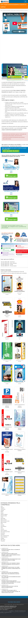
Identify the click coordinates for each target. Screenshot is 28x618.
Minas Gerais (3, 519)
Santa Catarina (4, 536)
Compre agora (12, 176)
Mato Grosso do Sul (5, 521)
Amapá (2, 510)
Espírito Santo (4, 515)
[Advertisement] (14, 49)
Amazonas (3, 509)
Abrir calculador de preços (11, 151)
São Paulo (3, 539)
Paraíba (2, 525)
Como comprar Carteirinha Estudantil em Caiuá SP (19, 10)
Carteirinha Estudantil (6, 10)
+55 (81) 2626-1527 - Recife (7, 264)
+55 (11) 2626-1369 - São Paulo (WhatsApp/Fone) (14, 604)
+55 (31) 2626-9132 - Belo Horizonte (9, 263)
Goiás (2, 517)
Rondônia (3, 533)
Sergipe (2, 538)
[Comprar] (11, 164)
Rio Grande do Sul (5, 535)
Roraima (2, 534)
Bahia (2, 511)
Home (2, 10)
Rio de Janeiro (4, 530)
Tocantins (3, 540)
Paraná (2, 529)
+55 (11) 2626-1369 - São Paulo (8, 261)
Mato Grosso (3, 522)
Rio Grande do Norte (5, 531)
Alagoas (2, 507)
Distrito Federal (4, 514)
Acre (2, 506)
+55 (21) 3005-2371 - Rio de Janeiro (9, 265)
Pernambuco (3, 526)
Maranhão (3, 518)
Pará (2, 523)
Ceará (2, 513)
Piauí (2, 527)
